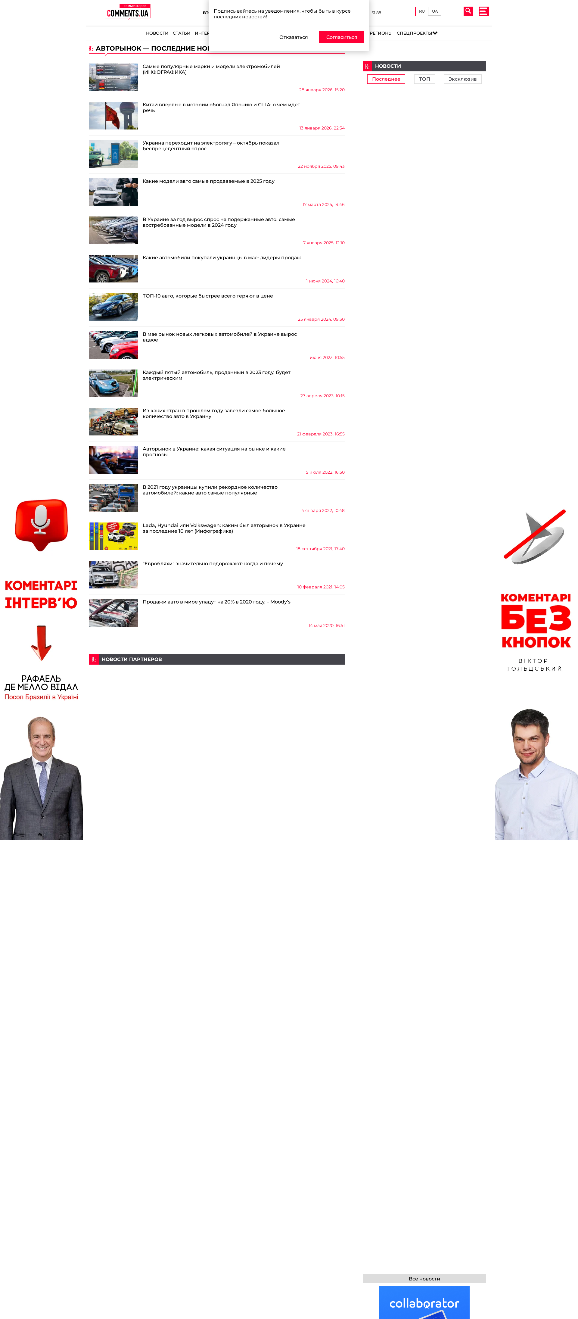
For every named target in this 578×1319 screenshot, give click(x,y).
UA (435, 11)
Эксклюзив (463, 79)
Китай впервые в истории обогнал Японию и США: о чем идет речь (221, 107)
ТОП (424, 79)
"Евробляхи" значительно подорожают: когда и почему (213, 563)
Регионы (381, 33)
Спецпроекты (414, 33)
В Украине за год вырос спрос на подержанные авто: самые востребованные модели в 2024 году (219, 222)
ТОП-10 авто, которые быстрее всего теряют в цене (208, 296)
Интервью (207, 33)
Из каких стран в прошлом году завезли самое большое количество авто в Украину (214, 413)
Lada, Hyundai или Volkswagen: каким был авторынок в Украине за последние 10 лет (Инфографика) (224, 528)
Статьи (182, 33)
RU (422, 11)
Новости (157, 33)
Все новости (424, 1279)
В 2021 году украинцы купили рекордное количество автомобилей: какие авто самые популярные (210, 490)
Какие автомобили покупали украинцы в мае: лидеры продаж (222, 257)
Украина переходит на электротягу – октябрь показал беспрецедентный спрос (211, 145)
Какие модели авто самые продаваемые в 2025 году (209, 181)
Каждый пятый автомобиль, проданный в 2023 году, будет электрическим (217, 375)
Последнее (386, 79)
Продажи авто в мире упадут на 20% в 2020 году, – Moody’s (217, 602)
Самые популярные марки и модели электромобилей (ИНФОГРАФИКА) (211, 69)
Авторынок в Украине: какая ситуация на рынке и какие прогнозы (214, 451)
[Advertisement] (217, 707)
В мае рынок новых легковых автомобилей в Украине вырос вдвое (220, 337)
